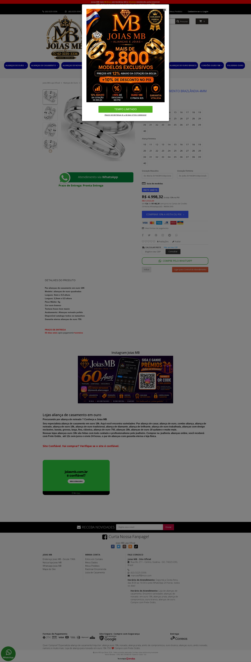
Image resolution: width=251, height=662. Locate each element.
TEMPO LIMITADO (125, 109)
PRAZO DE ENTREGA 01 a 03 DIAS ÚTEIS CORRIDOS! (125, 115)
